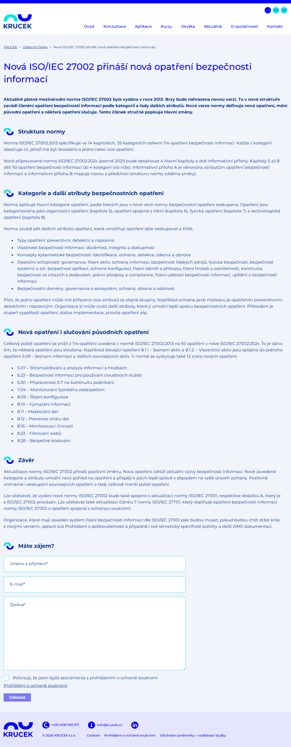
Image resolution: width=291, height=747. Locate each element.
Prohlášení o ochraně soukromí (35, 685)
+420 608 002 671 (65, 725)
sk (284, 10)
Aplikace (143, 26)
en (276, 10)
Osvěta (188, 26)
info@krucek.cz (109, 725)
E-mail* (17, 584)
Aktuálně (213, 26)
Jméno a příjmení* (29, 563)
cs (268, 10)
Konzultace (114, 26)
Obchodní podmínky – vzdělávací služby (193, 735)
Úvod (89, 26)
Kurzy (166, 26)
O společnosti (244, 26)
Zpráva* (17, 604)
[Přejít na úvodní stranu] (18, 21)
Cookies (93, 735)
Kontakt (275, 26)
